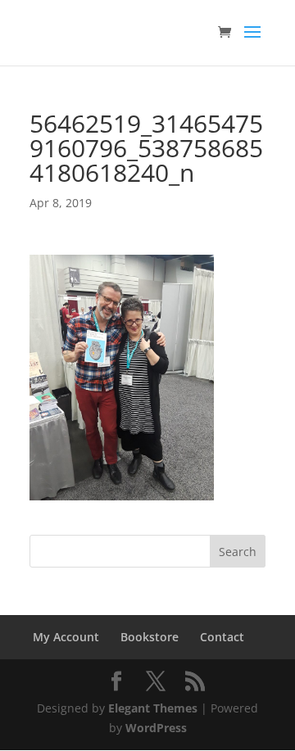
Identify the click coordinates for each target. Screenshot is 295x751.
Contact (222, 637)
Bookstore (149, 637)
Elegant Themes (152, 708)
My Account (66, 637)
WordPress (156, 727)
